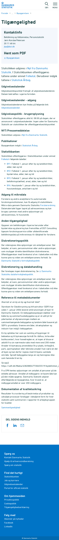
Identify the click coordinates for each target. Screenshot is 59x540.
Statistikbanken (11, 476)
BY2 (9, 171)
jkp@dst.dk (9, 46)
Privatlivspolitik (11, 499)
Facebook (8, 522)
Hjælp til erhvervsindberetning (18, 461)
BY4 (9, 185)
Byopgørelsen (23, 13)
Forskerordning (47, 205)
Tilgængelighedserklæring (16, 507)
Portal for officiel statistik (16, 488)
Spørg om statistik (13, 465)
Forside (4, 13)
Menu (55, 7)
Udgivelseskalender (10, 107)
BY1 (9, 164)
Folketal (30, 76)
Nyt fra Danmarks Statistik (34, 135)
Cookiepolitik (10, 503)
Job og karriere (11, 480)
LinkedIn (8, 526)
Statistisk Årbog (21, 80)
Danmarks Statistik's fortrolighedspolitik (20, 260)
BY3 (9, 178)
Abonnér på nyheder (14, 519)
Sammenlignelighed (10, 407)
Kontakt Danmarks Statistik (17, 457)
